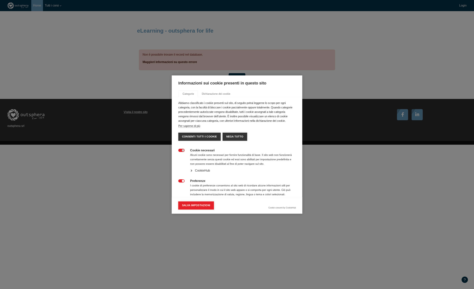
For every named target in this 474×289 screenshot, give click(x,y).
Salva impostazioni (196, 205)
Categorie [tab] (188, 93)
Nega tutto (234, 136)
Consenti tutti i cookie (199, 136)
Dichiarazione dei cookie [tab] (216, 93)
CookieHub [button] (202, 170)
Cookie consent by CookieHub (282, 208)
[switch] (179, 150)
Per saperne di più (189, 125)
